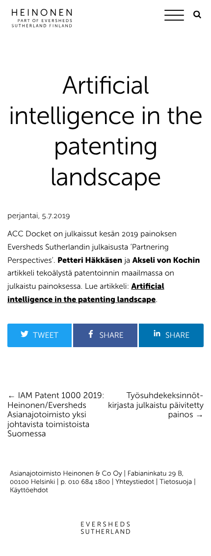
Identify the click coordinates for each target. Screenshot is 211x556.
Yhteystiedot (134, 482)
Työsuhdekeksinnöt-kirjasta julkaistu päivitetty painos (156, 405)
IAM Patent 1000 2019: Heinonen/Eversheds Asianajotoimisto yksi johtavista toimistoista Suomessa (56, 415)
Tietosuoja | (177, 482)
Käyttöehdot (29, 490)
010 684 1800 (89, 482)
